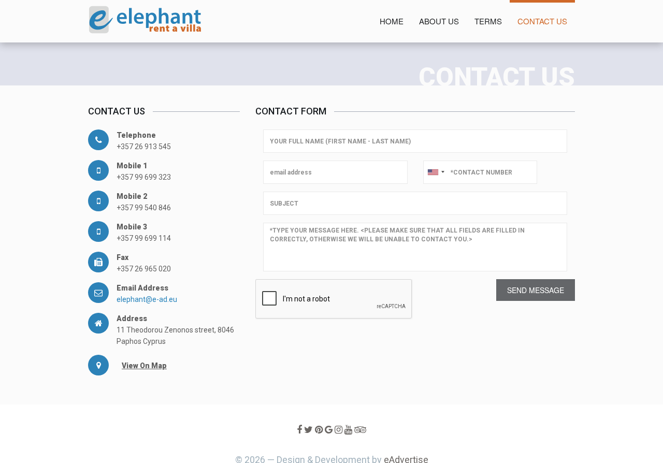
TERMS (488, 21)
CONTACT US (542, 21)
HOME (391, 21)
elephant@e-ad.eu (147, 299)
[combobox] (436, 172)
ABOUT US (439, 21)
